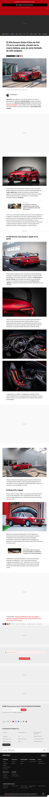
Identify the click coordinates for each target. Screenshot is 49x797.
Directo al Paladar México (32, 786)
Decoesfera (5, 775)
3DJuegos (13, 761)
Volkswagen (45, 33)
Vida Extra (13, 763)
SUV (27, 33)
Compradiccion (5, 777)
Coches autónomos (7, 741)
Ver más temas (6, 744)
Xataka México (5, 785)
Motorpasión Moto (41, 763)
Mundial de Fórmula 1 (38, 741)
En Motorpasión (26, 202)
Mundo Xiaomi (5, 768)
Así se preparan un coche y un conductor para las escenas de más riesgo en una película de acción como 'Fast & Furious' (31, 207)
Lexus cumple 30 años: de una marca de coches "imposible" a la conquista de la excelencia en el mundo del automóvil (32, 551)
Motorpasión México (41, 785)
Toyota (39, 33)
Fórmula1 (5, 732)
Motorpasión (40, 761)
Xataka (4, 761)
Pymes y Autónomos (15, 775)
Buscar (44, 750)
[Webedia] (6, 755)
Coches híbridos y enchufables (37, 733)
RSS (21, 721)
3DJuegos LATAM (15, 785)
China (20, 33)
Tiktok (26, 721)
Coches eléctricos (22, 732)
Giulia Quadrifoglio (12, 104)
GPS (24, 33)
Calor (17, 33)
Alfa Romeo (23, 624)
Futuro (19, 741)
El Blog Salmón (14, 774)
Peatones (12, 33)
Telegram (18, 721)
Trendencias (5, 774)
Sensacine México (23, 785)
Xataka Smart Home (6, 767)
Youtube (13, 721)
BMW (35, 33)
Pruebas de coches (37, 736)
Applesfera (5, 765)
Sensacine (22, 761)
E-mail (22, 56)
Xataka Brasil (5, 787)
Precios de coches (22, 738)
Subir (43, 755)
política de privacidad (18, 712)
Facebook (16, 56)
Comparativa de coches (38, 738)
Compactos (5, 736)
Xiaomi (31, 33)
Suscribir (23, 709)
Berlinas (18, 624)
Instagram (16, 721)
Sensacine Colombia (24, 787)
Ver (25, 658)
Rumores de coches (7, 738)
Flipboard (20, 56)
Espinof (21, 763)
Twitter (18, 56)
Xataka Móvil (5, 763)
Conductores (6, 33)
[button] (14, 94)
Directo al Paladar (32, 761)
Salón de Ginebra (32, 624)
